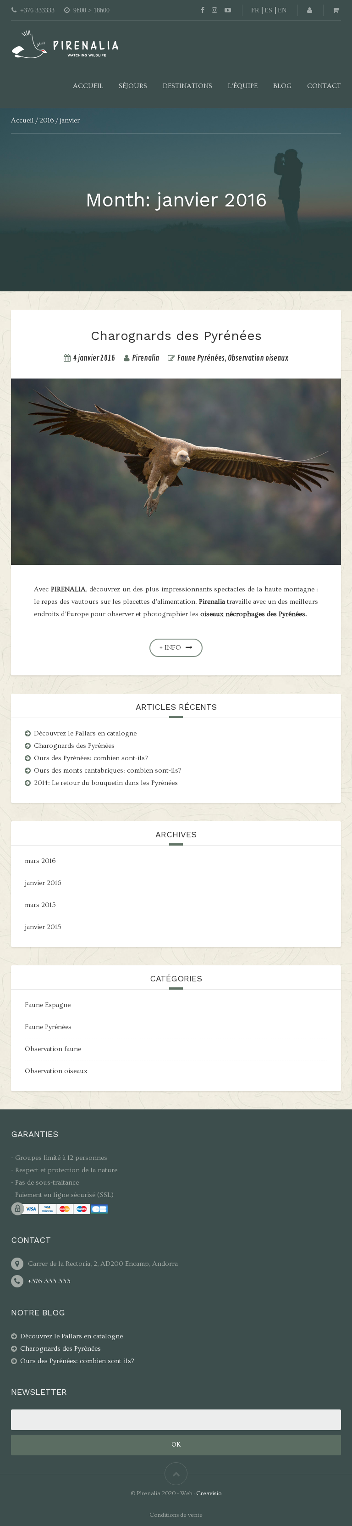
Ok (176, 1444)
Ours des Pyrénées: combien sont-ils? (91, 758)
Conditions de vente (176, 1515)
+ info (170, 648)
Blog (282, 86)
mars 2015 (40, 905)
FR (255, 10)
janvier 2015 (43, 927)
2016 (46, 120)
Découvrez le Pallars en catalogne (85, 733)
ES (268, 10)
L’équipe (243, 86)
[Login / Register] (309, 10)
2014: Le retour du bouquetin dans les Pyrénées (106, 783)
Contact (324, 86)
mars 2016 (40, 861)
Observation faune (53, 1049)
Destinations (187, 86)
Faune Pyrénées (201, 358)
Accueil (88, 86)
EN (282, 10)
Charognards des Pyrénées (176, 335)
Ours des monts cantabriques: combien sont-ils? (108, 770)
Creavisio (208, 1493)
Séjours (133, 86)
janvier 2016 (43, 883)
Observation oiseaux (258, 358)
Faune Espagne (48, 1005)
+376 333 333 (49, 1281)
